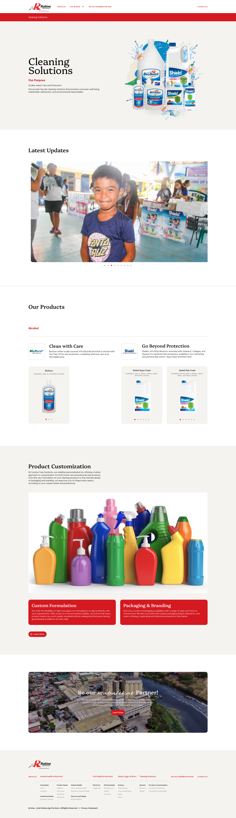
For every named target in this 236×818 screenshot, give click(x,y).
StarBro (60, 788)
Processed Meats (125, 791)
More (120, 797)
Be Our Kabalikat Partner (100, 6)
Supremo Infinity (46, 799)
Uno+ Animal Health (79, 788)
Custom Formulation (157, 788)
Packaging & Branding (158, 791)
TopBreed (97, 788)
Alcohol (143, 785)
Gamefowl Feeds (47, 796)
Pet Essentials (109, 785)
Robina (121, 785)
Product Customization (158, 785)
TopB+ (106, 791)
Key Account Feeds (78, 796)
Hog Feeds (44, 785)
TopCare (107, 794)
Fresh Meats (123, 788)
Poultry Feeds (62, 785)
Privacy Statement (89, 808)
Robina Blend (76, 799)
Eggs (120, 794)
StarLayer (60, 791)
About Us (61, 6)
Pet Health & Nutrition (103, 776)
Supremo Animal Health (80, 791)
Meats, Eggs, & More (127, 776)
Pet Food (96, 785)
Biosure (143, 788)
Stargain (43, 791)
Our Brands (75, 6)
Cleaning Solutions (148, 776)
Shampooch (108, 788)
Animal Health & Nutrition (51, 776)
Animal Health (76, 785)
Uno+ (42, 788)
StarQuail (60, 797)
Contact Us (202, 6)
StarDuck (60, 794)
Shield (142, 791)
